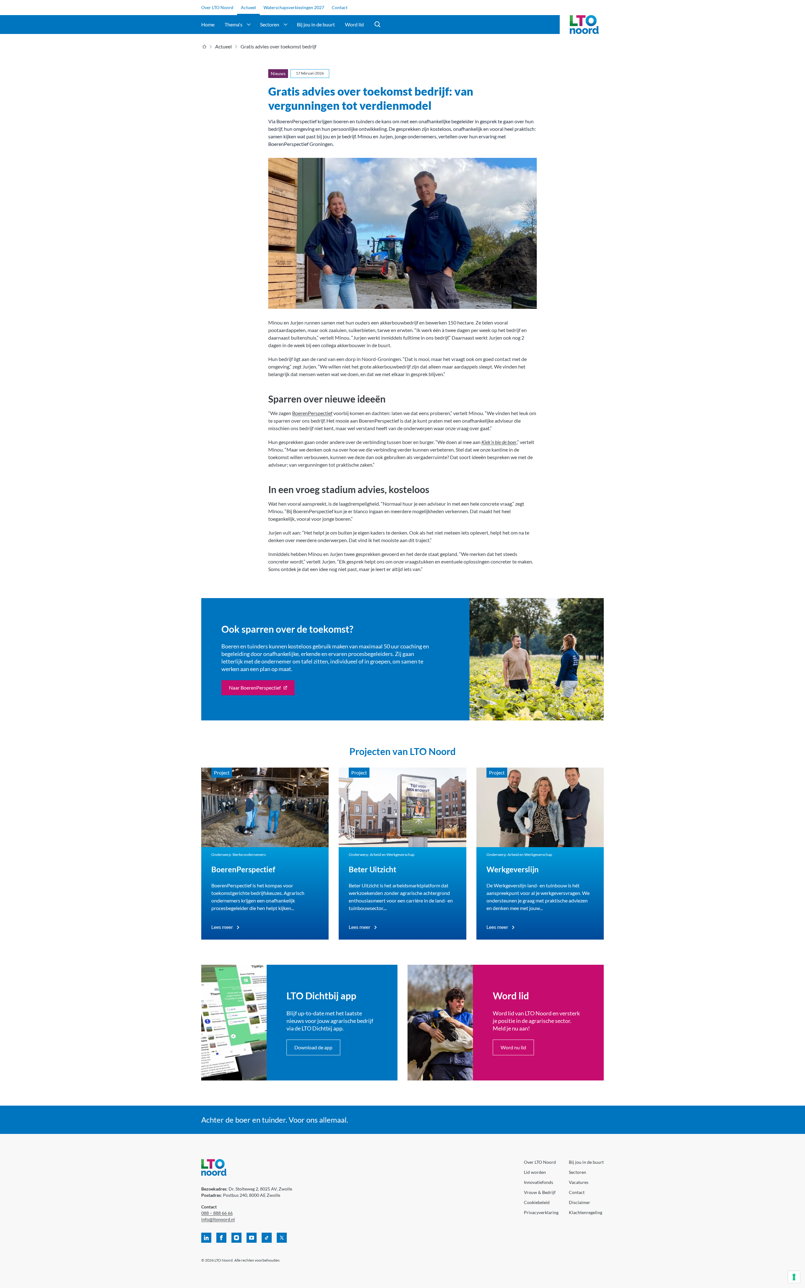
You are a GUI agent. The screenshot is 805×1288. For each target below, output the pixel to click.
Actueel (248, 7)
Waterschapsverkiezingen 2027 (294, 7)
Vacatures (578, 1182)
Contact (339, 7)
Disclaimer (579, 1202)
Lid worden (535, 1172)
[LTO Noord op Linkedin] (206, 1238)
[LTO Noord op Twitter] (282, 1238)
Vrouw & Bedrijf (540, 1192)
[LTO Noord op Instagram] (236, 1238)
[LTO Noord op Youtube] (252, 1238)
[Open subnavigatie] (248, 24)
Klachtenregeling (585, 1212)
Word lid (354, 24)
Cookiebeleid (537, 1202)
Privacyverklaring (541, 1212)
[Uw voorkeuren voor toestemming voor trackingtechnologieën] (794, 1277)
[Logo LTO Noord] (584, 24)
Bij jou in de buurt (316, 24)
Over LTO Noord (217, 7)
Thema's (233, 24)
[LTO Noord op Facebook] (221, 1238)
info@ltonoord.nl (218, 1219)
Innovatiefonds (538, 1182)
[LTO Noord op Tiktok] (267, 1238)
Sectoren (269, 24)
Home (207, 24)
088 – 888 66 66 (217, 1213)
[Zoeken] (377, 24)
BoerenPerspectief (312, 413)
